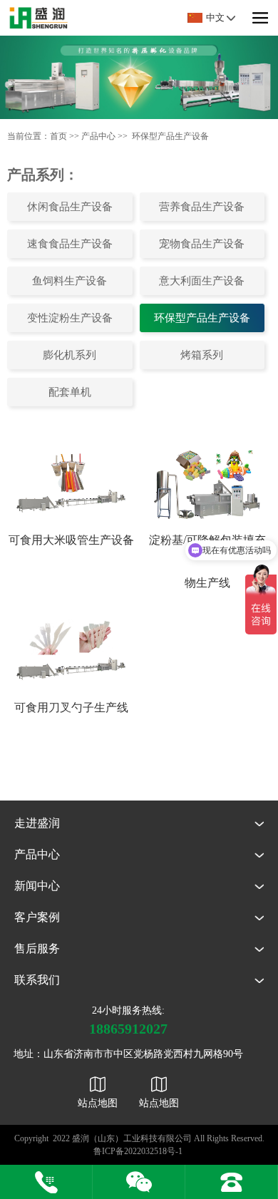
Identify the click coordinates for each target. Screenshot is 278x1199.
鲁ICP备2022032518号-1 (137, 1151)
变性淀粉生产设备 (70, 318)
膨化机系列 (69, 355)
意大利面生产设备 (201, 281)
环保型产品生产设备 (170, 136)
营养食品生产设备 (201, 206)
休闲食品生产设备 (70, 206)
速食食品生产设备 (70, 243)
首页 (58, 136)
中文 (215, 17)
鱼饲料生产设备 (69, 281)
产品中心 (98, 136)
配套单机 (69, 392)
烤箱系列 (201, 355)
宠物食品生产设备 (201, 243)
